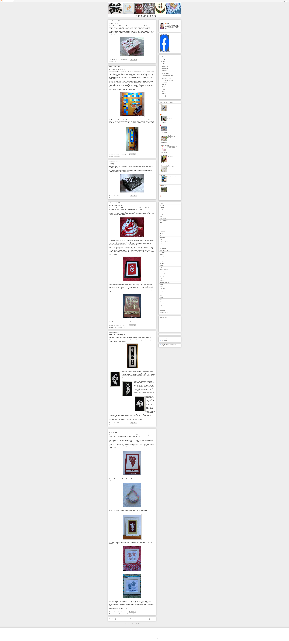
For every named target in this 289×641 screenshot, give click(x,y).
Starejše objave (151, 619)
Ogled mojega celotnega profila (166, 29)
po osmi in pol (164, 155)
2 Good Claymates (165, 145)
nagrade (161, 252)
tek (160, 295)
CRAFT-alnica (164, 124)
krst (160, 239)
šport (161, 293)
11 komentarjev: (124, 422)
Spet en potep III (170, 186)
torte (119, 327)
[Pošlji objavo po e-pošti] (130, 60)
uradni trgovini (133, 415)
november (164, 68)
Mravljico (118, 121)
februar (163, 95)
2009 (162, 65)
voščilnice (122, 327)
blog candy (162, 211)
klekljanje (115, 327)
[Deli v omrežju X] (133, 60)
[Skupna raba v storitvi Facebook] (134, 60)
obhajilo (161, 256)
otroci (161, 261)
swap (161, 284)
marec (163, 93)
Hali (162, 104)
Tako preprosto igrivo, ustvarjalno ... (169, 135)
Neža (167, 23)
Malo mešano (113, 432)
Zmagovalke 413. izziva (171, 126)
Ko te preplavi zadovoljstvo (117, 335)
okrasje (161, 258)
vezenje (130, 613)
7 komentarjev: (123, 611)
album (161, 205)
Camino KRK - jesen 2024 (171, 176)
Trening (111, 163)
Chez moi (163, 195)
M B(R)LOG (163, 185)
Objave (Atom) (135, 623)
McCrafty (163, 175)
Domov (132, 619)
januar (163, 96)
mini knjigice (162, 248)
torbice (161, 299)
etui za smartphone (164, 220)
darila (161, 214)
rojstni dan (162, 273)
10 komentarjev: (124, 59)
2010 (162, 63)
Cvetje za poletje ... (170, 156)
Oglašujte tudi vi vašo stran (165, 51)
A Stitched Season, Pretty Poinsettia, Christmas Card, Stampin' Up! (172, 117)
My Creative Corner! (165, 114)
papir (161, 263)
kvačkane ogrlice (121, 613)
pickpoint (161, 265)
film (160, 222)
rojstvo (161, 276)
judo (161, 235)
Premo (161, 267)
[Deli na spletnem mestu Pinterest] (136, 60)
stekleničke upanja (163, 282)
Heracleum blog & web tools (114, 632)
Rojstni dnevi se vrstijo (116, 205)
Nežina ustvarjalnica (163, 34)
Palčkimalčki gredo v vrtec (117, 69)
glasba (161, 229)
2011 (162, 61)
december (164, 66)
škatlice (114, 61)
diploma (161, 216)
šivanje (161, 286)
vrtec (161, 308)
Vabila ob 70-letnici (170, 166)
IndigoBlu (162, 231)
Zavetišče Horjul (163, 312)
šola (160, 291)
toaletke (161, 297)
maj (163, 89)
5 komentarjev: (123, 325)
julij (163, 86)
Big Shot (161, 207)
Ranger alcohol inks (164, 269)
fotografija (162, 226)
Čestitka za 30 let (170, 105)
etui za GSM (162, 218)
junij (163, 88)
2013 (162, 58)
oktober (163, 70)
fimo (160, 224)
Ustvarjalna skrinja (165, 165)
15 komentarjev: (124, 195)
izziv (161, 233)
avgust (163, 84)
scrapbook (162, 278)
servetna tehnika (116, 156)
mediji (161, 246)
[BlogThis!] (132, 60)
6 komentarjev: (123, 154)
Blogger (156, 638)
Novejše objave (113, 619)
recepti (161, 271)
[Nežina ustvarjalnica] (164, 50)
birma (161, 209)
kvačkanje (162, 244)
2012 (162, 59)
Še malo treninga (114, 23)
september (164, 71)
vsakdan (161, 310)
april (163, 91)
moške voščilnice (163, 250)
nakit (127, 613)
